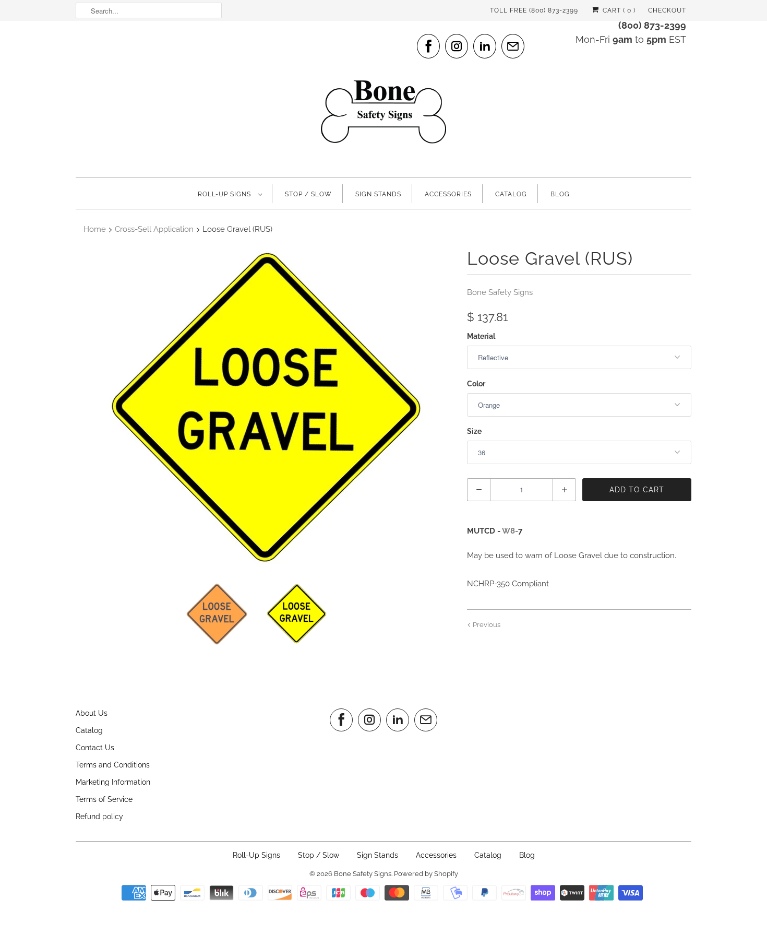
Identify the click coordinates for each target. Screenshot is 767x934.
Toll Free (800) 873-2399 (534, 10)
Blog (560, 194)
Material (481, 336)
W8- (510, 531)
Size (474, 431)
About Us (91, 713)
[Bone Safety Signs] (383, 98)
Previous (485, 625)
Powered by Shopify (426, 874)
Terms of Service (104, 799)
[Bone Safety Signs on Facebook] (428, 46)
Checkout (667, 10)
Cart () (618, 10)
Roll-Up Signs (225, 194)
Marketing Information (113, 782)
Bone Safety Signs (500, 292)
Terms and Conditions (113, 765)
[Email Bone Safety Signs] (512, 46)
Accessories (448, 194)
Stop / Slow (308, 194)
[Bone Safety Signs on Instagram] (456, 46)
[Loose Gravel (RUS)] (266, 407)
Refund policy (99, 816)
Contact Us (95, 747)
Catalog (511, 194)
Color (476, 384)
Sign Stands (378, 194)
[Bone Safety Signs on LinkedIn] (484, 46)
